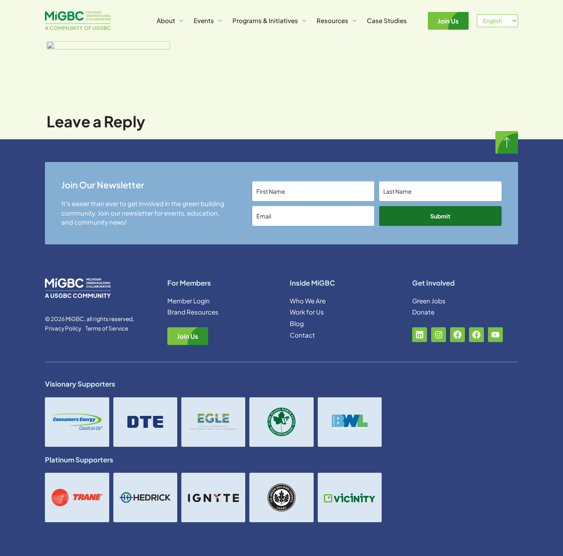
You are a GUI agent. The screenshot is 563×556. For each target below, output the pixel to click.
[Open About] (181, 21)
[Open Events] (220, 21)
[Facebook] (457, 334)
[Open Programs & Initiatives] (304, 21)
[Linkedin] (419, 334)
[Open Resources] (354, 21)
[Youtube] (495, 334)
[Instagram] (438, 334)
